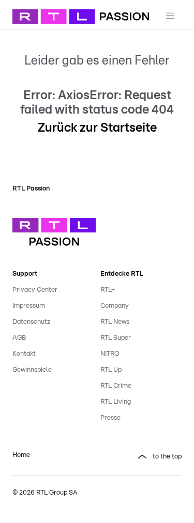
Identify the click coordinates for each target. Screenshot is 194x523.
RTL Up (111, 370)
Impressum (28, 306)
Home (21, 455)
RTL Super (115, 338)
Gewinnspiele (32, 370)
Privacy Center (34, 290)
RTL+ (107, 290)
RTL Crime (115, 386)
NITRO (110, 354)
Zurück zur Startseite (97, 128)
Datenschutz (31, 322)
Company (114, 306)
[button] (141, 457)
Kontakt (24, 354)
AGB (19, 338)
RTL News (114, 322)
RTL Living (115, 402)
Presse (110, 418)
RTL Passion (31, 188)
